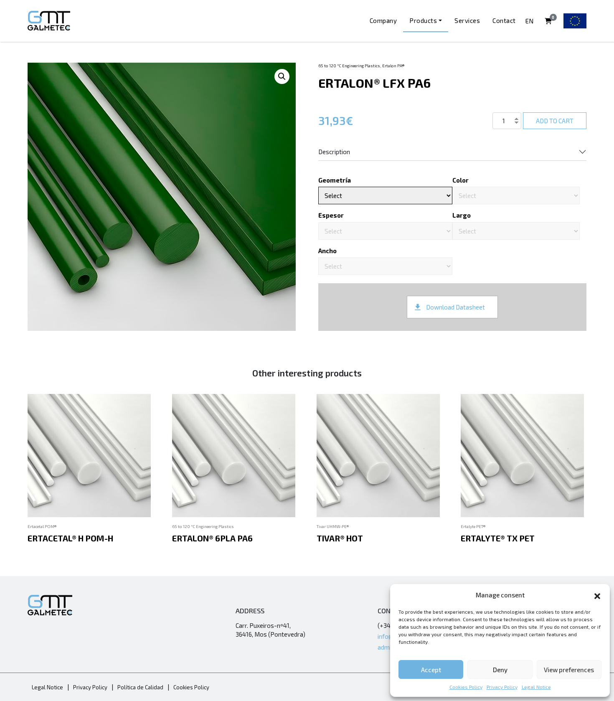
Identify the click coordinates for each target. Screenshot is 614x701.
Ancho (327, 250)
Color (460, 180)
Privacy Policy (502, 687)
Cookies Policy (465, 687)
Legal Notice (536, 687)
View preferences (569, 669)
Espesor (331, 215)
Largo (461, 215)
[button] (597, 595)
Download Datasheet (455, 307)
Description (334, 151)
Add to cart (554, 120)
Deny (500, 669)
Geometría (334, 180)
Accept (431, 669)
